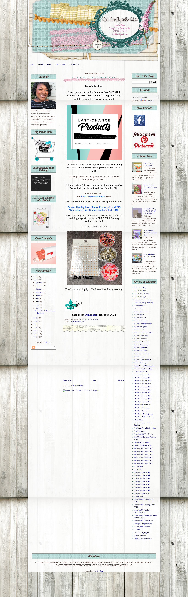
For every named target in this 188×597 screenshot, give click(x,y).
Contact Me (74, 64)
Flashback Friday (140, 372)
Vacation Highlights (141, 533)
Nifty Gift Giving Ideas (143, 445)
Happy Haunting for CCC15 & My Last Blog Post (150, 211)
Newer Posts (67, 380)
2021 (36, 277)
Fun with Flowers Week (143, 375)
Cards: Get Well (140, 330)
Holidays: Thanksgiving (143, 414)
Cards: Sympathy (140, 348)
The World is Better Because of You (150, 233)
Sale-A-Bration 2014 (142, 475)
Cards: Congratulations (143, 324)
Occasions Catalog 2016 (143, 457)
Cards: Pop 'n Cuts (141, 345)
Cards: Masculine (141, 339)
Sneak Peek (138, 496)
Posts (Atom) (78, 385)
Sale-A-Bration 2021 (142, 493)
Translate (149, 101)
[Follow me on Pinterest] (144, 149)
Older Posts (121, 380)
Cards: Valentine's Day (142, 360)
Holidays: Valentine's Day (144, 417)
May (37, 305)
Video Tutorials (140, 536)
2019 (36, 318)
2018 (36, 321)
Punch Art (138, 469)
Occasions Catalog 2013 (143, 448)
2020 (36, 280)
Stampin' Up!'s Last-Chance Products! (94, 77)
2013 (36, 337)
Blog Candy (139, 309)
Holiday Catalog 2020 (142, 402)
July (37, 299)
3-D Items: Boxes (140, 291)
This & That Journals (142, 527)
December (39, 283)
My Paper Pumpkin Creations (145, 428)
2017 (36, 324)
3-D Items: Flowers (141, 294)
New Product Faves (141, 442)
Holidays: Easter (140, 411)
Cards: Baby (139, 315)
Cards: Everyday (140, 327)
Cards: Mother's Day (142, 342)
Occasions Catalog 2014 (143, 451)
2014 (36, 334)
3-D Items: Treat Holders (143, 300)
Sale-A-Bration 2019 (142, 490)
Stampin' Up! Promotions (77, 321)
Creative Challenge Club (143, 369)
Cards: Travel (139, 357)
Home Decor (139, 420)
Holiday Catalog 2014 (142, 384)
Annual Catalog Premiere (143, 303)
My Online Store (44, 64)
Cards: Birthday (140, 318)
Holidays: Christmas (142, 408)
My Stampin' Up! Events (143, 434)
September (40, 292)
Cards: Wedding (140, 363)
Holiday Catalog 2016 (142, 390)
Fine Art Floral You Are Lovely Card (149, 256)
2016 (36, 328)
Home (31, 64)
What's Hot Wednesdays (143, 539)
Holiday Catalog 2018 (142, 396)
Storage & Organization (143, 524)
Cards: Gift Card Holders (143, 333)
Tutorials (137, 530)
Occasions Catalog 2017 (143, 460)
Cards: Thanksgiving (142, 354)
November (40, 286)
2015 (36, 331)
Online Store (91, 314)
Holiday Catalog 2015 (142, 387)
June (37, 302)
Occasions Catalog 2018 (143, 463)
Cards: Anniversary (141, 312)
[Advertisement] (94, 358)
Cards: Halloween (141, 336)
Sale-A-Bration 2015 (142, 478)
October (39, 289)
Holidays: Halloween (142, 405)
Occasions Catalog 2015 (143, 454)
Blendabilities (139, 306)
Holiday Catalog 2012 (142, 378)
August (38, 295)
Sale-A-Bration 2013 (142, 472)
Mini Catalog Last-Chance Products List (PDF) (94, 210)
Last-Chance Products (93, 196)
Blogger (48, 342)
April (38, 308)
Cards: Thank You (141, 351)
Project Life (138, 466)
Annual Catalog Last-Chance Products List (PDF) (94, 207)
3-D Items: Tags (140, 297)
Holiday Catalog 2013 (142, 381)
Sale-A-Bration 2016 (142, 481)
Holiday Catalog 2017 (142, 393)
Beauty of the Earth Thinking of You (150, 187)
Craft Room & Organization (144, 366)
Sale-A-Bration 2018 (142, 487)
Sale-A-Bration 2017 (142, 484)
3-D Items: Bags (140, 288)
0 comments (94, 319)
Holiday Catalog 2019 (142, 399)
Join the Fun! (60, 64)
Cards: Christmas (140, 321)
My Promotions (140, 431)
